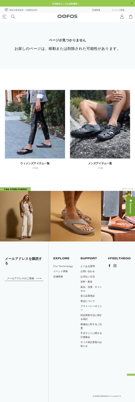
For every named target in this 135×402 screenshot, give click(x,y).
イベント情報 (118, 10)
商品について (88, 301)
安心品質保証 (88, 295)
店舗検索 (96, 10)
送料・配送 (87, 281)
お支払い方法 (88, 276)
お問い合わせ (88, 271)
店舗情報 (58, 276)
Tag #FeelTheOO (15, 189)
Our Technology (63, 266)
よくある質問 (88, 266)
